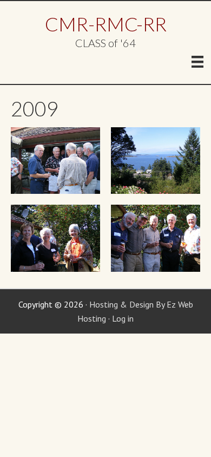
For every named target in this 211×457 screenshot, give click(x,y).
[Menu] (197, 61)
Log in (123, 318)
